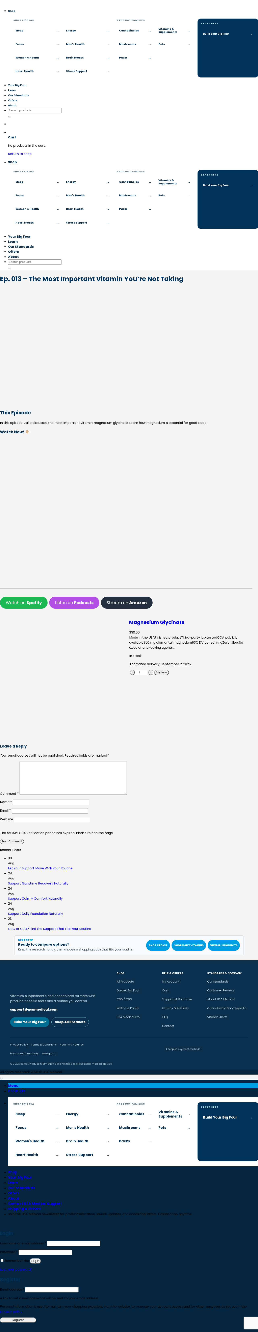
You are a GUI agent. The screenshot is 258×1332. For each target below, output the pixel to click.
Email (5, 810)
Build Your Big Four (30, 1022)
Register (18, 1320)
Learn (12, 90)
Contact (168, 1026)
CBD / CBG (124, 999)
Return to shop (20, 154)
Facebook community (24, 1053)
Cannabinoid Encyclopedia (227, 1008)
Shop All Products (70, 1022)
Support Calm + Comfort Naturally (35, 898)
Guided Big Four (128, 990)
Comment (9, 793)
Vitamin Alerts (217, 1017)
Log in (35, 1261)
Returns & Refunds (175, 1008)
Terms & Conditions (44, 1044)
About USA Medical (221, 999)
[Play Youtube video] (126, 510)
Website (6, 819)
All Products (125, 982)
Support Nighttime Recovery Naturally (38, 883)
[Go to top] (1, 1078)
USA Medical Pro (128, 1017)
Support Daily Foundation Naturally (35, 913)
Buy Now (161, 672)
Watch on (24, 602)
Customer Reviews (220, 990)
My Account (170, 982)
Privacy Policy (19, 1044)
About (12, 105)
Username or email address (23, 1243)
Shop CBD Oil (158, 945)
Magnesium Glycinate (156, 622)
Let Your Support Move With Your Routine (40, 868)
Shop (11, 11)
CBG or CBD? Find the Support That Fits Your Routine (49, 928)
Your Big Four (17, 85)
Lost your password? (16, 1269)
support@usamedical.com (33, 1009)
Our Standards (18, 95)
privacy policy (11, 1311)
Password (9, 1252)
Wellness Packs (128, 1008)
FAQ (165, 1017)
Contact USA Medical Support (35, 1203)
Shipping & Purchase (177, 999)
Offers (12, 100)
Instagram (48, 1053)
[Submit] (9, 116)
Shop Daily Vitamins (189, 945)
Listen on (74, 602)
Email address (12, 1289)
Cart (165, 990)
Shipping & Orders (24, 1209)
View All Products (223, 945)
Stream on (127, 602)
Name (6, 802)
